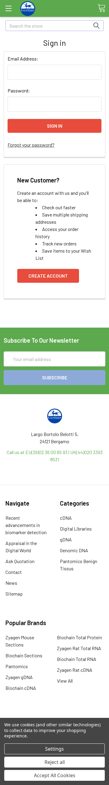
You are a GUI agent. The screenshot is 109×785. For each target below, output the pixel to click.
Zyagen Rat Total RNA (79, 648)
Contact (13, 572)
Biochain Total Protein (79, 637)
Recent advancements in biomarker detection (26, 525)
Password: (19, 90)
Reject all (55, 762)
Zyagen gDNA (19, 677)
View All (65, 681)
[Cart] (101, 8)
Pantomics (16, 666)
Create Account (48, 276)
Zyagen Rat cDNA (74, 670)
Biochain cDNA (20, 688)
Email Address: (23, 58)
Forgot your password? (31, 145)
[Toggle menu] (8, 8)
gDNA (66, 539)
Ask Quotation (20, 561)
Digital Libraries (76, 528)
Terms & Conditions (54, 717)
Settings (54, 749)
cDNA (66, 518)
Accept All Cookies (54, 775)
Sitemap (14, 594)
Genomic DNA (74, 550)
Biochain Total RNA (76, 659)
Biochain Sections (23, 655)
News (11, 583)
